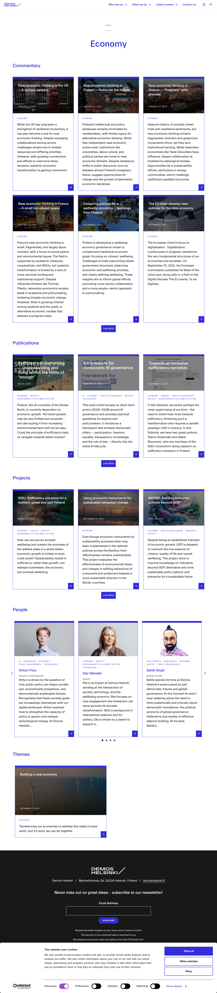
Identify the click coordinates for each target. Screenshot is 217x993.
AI (83, 396)
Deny (189, 971)
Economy (22, 118)
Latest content (165, 4)
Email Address (108, 903)
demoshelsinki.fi (154, 880)
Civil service (90, 661)
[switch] (96, 986)
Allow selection (189, 961)
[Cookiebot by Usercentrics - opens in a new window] (22, 986)
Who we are (115, 4)
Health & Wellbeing (172, 531)
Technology (89, 399)
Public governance (111, 396)
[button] (126, 5)
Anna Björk (155, 670)
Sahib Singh (92, 670)
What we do (139, 4)
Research (190, 531)
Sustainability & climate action (35, 399)
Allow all (189, 951)
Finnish (165, 396)
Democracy (107, 661)
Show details (174, 986)
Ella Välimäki (28, 673)
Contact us (189, 4)
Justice (34, 531)
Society (34, 396)
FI (211, 4)
